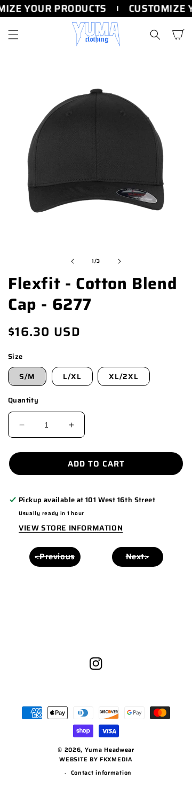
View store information (71, 528)
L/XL (72, 376)
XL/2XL (124, 376)
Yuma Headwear (109, 749)
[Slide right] (119, 261)
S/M (27, 376)
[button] (13, 34)
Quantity (23, 400)
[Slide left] (72, 261)
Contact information (101, 772)
